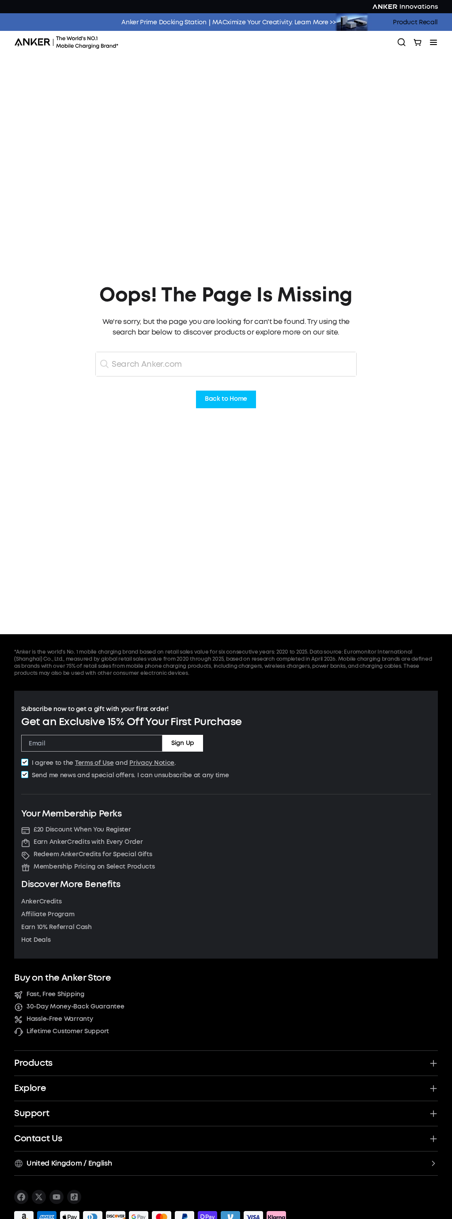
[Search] (401, 42)
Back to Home (226, 399)
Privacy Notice (151, 763)
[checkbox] (24, 762)
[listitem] (21, 1197)
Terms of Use (94, 763)
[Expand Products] (433, 1063)
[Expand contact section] (433, 1138)
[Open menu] (433, 42)
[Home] (69, 42)
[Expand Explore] (433, 1088)
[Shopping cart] (417, 42)
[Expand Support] (433, 1113)
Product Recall (415, 22)
